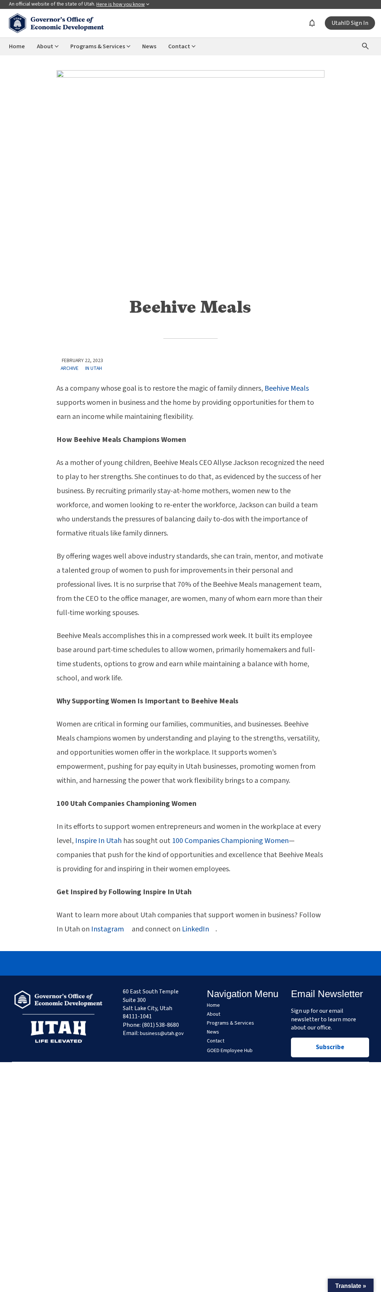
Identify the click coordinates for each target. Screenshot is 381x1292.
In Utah (93, 368)
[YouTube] (224, 963)
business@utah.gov (162, 1033)
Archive (70, 368)
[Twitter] (190, 963)
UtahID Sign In (350, 23)
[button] (351, 1285)
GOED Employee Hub (230, 1050)
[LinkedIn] (207, 963)
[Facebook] (156, 963)
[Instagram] (173, 963)
